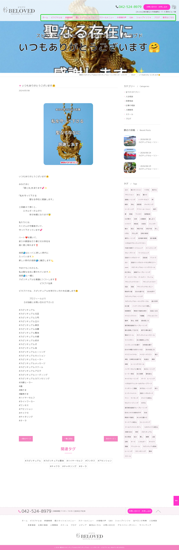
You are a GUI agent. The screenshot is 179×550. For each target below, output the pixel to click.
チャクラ (152, 442)
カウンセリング (140, 451)
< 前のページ (26, 438)
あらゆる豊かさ (142, 417)
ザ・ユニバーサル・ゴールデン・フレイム (139, 277)
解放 (126, 204)
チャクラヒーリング (131, 379)
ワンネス (138, 214)
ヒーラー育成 (129, 374)
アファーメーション (143, 209)
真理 (153, 359)
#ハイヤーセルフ (75, 460)
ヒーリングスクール (137, 364)
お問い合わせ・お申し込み (156, 7)
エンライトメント (131, 393)
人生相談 (129, 96)
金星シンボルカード (146, 393)
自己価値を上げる (143, 340)
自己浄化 (128, 272)
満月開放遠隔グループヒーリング (136, 325)
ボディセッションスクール (146, 335)
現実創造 (147, 214)
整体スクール (129, 335)
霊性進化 (149, 374)
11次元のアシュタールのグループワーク (138, 383)
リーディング (129, 209)
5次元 (127, 233)
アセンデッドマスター (132, 282)
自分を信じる (150, 350)
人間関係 (129, 110)
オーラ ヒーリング (148, 379)
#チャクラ (55, 466)
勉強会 (146, 359)
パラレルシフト (152, 316)
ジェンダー (152, 224)
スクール (129, 114)
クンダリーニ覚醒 (131, 388)
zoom (126, 267)
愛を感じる (145, 321)
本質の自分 (128, 432)
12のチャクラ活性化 (151, 427)
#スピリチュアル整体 (54, 460)
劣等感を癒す (147, 345)
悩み (135, 437)
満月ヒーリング (130, 238)
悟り (156, 388)
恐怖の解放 (144, 233)
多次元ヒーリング (146, 388)
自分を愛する (139, 292)
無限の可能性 (129, 417)
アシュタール (135, 446)
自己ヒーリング (149, 369)
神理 (126, 364)
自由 (145, 413)
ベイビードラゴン (146, 354)
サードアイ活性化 (131, 422)
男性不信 (140, 229)
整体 (150, 451)
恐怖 (126, 442)
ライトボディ (129, 340)
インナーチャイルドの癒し (141, 306)
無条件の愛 (128, 292)
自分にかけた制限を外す (133, 413)
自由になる (154, 311)
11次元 (146, 190)
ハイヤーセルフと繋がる (133, 369)
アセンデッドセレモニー (145, 287)
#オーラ (83, 466)
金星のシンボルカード (132, 258)
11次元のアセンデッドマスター (135, 243)
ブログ (128, 118)
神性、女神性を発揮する (133, 359)
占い (126, 262)
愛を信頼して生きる (131, 330)
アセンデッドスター (149, 282)
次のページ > (111, 438)
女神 (135, 219)
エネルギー (142, 442)
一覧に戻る (68, 438)
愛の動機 (153, 238)
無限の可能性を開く (140, 311)
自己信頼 (140, 374)
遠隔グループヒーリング (142, 272)
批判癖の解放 (142, 238)
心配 (153, 437)
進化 (138, 195)
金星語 (145, 258)
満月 (154, 209)
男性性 (136, 224)
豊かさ (145, 195)
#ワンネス (90, 460)
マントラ (153, 258)
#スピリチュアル (33, 460)
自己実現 (128, 437)
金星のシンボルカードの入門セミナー (143, 262)
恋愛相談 (129, 101)
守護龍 (142, 316)
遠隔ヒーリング (130, 200)
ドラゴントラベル (131, 354)
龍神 (126, 321)
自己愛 (127, 306)
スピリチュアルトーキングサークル (137, 301)
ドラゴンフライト (131, 316)
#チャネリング (69, 466)
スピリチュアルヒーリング (134, 296)
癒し (141, 437)
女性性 (143, 224)
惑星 (132, 287)
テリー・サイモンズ (131, 398)
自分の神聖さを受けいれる (134, 350)
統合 (132, 229)
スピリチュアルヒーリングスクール (143, 267)
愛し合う (152, 219)
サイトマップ (145, 525)
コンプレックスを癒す (132, 345)
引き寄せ (128, 219)
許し (156, 229)
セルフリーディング (131, 403)
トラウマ (128, 224)
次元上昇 (135, 233)
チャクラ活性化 (146, 398)
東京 (136, 432)
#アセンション (105, 460)
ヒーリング (128, 451)
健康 (147, 437)
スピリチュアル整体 (149, 446)
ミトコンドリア (145, 422)
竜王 (156, 354)
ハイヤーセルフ (143, 200)
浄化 (132, 204)
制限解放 (128, 311)
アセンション (129, 195)
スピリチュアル (146, 432)
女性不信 (149, 229)
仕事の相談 (130, 105)
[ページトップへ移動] (158, 511)
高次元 (154, 190)
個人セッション (136, 190)
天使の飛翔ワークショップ (134, 248)
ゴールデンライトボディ (133, 427)
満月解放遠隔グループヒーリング (136, 408)
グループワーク (130, 253)
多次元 (143, 403)
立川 (126, 190)
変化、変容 (134, 321)
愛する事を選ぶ (146, 330)
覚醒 (126, 446)
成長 (126, 287)
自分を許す (151, 292)
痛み (126, 229)
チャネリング (148, 204)
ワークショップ (143, 253)
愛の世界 (155, 301)
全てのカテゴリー (133, 92)
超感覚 (139, 204)
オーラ (133, 442)
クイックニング (151, 248)
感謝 (130, 214)
